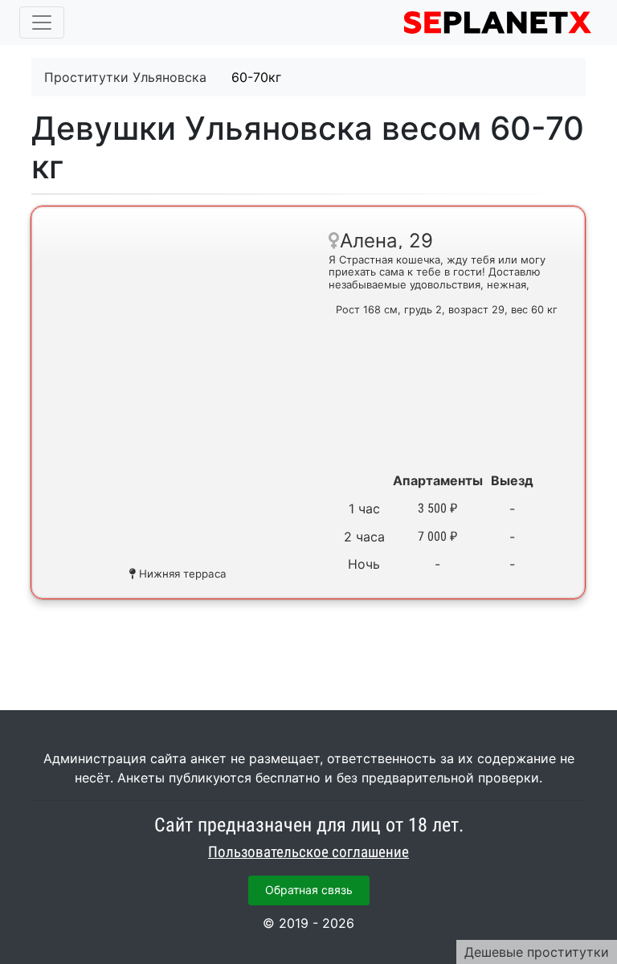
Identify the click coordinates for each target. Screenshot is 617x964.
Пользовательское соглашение (308, 852)
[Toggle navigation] (41, 22)
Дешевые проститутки (536, 952)
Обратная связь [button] (309, 890)
